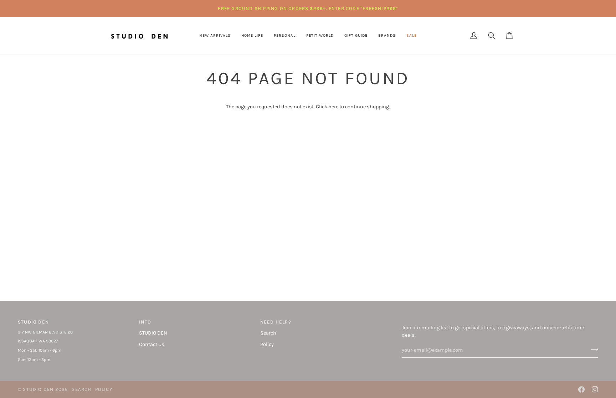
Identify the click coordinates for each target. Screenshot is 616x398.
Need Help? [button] (275, 322)
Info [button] (145, 322)
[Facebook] (581, 389)
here (333, 107)
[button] (252, 35)
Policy (267, 344)
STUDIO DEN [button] (33, 322)
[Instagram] (595, 389)
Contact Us (151, 344)
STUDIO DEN (153, 333)
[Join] (592, 349)
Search (268, 333)
